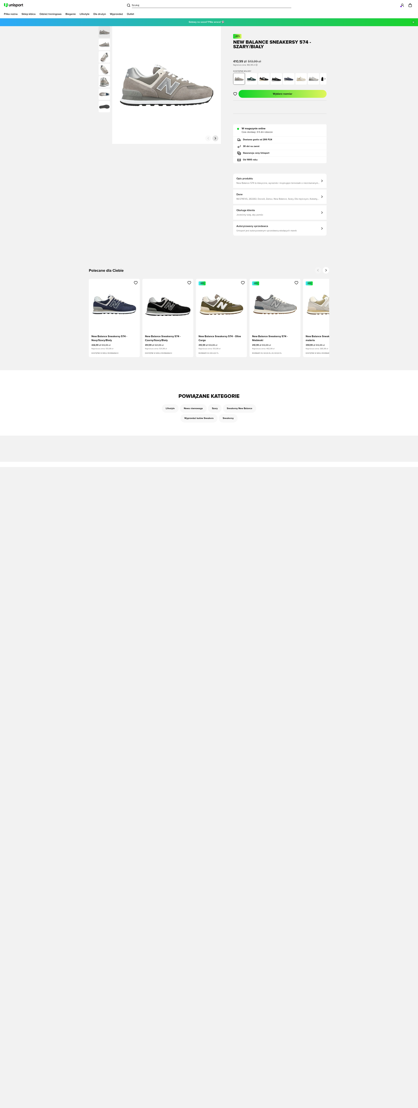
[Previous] (318, 270)
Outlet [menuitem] (130, 14)
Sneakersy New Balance (239, 408)
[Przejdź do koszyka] (410, 5)
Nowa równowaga (193, 408)
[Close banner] (413, 22)
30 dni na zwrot (251, 146)
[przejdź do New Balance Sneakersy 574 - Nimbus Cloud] (313, 79)
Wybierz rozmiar (282, 94)
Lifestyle (170, 408)
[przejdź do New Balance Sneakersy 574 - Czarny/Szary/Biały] (276, 79)
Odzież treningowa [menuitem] (51, 14)
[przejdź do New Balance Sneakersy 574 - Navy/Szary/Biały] (289, 79)
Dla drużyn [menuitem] (99, 14)
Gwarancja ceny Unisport (256, 153)
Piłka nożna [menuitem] (11, 14)
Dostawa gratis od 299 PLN (257, 139)
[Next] (326, 270)
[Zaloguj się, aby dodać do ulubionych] (235, 94)
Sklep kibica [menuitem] (29, 14)
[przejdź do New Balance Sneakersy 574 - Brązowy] (264, 79)
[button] (104, 44)
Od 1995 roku (250, 160)
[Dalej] (215, 138)
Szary (215, 408)
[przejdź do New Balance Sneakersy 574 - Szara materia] (301, 79)
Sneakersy (228, 418)
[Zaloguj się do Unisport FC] (402, 5)
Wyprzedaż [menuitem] (116, 14)
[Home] (13, 5)
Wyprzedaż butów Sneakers (199, 418)
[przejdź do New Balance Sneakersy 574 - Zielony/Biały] (251, 79)
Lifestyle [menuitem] (84, 14)
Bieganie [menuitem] (70, 14)
